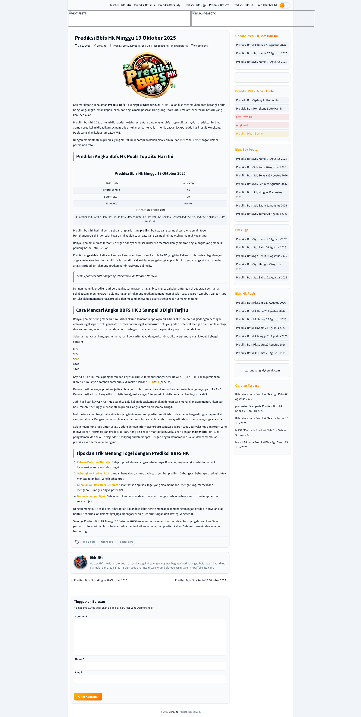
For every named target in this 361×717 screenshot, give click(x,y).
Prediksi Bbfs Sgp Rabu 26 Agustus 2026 (261, 247)
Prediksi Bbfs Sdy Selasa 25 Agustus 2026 (262, 175)
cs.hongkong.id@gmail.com (262, 370)
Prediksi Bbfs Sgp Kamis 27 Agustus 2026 (261, 53)
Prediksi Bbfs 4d (266, 5)
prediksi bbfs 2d (150, 230)
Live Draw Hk (244, 117)
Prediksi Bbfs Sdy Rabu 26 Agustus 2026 (261, 167)
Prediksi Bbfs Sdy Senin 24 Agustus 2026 (261, 184)
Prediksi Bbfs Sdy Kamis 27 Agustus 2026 (261, 62)
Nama (79, 659)
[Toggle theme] (284, 5)
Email (79, 673)
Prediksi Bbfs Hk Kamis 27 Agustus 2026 (261, 45)
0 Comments (201, 46)
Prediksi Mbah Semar (249, 134)
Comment (82, 617)
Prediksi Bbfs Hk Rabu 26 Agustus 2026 (260, 311)
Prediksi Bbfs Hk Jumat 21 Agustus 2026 (261, 353)
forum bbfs (158, 324)
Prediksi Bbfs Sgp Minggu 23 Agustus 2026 (259, 266)
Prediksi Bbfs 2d (219, 5)
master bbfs (199, 432)
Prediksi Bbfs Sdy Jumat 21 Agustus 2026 (261, 214)
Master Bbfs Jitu (120, 5)
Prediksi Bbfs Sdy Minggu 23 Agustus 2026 (259, 194)
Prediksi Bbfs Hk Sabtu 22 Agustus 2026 (261, 345)
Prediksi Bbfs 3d (243, 5)
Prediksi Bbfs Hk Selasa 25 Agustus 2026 (261, 319)
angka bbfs (91, 255)
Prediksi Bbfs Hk (144, 5)
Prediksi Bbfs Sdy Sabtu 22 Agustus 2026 (261, 205)
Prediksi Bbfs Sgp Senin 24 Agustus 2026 (261, 256)
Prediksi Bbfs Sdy (169, 5)
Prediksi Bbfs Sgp (195, 5)
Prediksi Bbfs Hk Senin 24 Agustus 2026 (260, 328)
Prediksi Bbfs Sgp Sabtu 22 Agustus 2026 (261, 277)
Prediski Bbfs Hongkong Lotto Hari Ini (259, 109)
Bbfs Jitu (102, 46)
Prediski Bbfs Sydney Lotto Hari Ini (257, 100)
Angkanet (242, 125)
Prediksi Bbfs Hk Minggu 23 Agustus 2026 (261, 336)
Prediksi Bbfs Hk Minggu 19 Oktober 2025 (125, 38)
